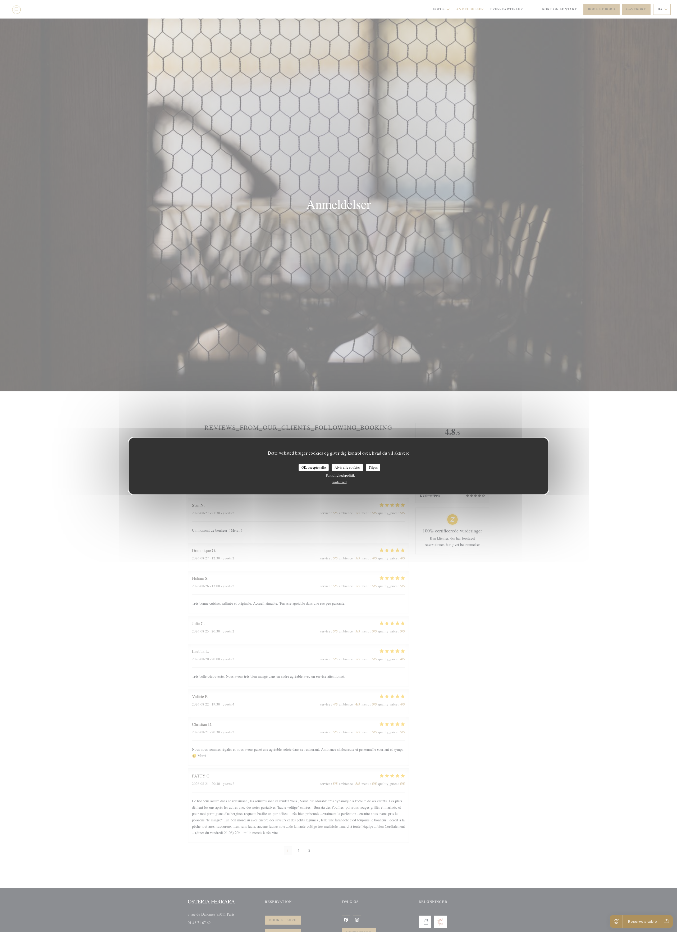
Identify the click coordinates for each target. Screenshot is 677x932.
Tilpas (373, 467)
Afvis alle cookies (347, 467)
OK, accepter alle (313, 467)
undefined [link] (339, 481)
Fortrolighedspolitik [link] (340, 475)
